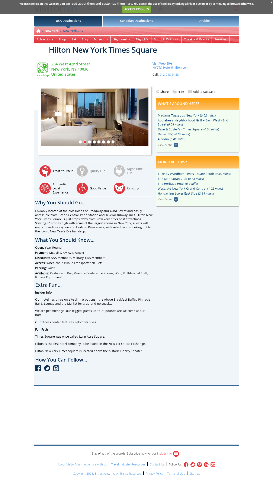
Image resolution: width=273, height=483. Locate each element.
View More (165, 145)
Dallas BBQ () (174, 134)
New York (52, 31)
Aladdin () (171, 139)
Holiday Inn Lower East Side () (186, 193)
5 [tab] (98, 141)
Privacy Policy (154, 473)
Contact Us (157, 464)
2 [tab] (84, 141)
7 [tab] (108, 141)
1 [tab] (80, 141)
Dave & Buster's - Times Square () (188, 129)
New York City (73, 31)
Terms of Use (176, 473)
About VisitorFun (69, 464)
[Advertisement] (156, 398)
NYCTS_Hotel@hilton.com (170, 67)
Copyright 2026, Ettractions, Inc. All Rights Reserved (107, 473)
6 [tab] (103, 141)
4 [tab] (94, 141)
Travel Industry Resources (128, 464)
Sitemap (194, 473)
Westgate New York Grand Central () (190, 188)
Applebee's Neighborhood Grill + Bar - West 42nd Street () (193, 122)
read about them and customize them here (101, 3)
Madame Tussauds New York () (187, 115)
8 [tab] (113, 141)
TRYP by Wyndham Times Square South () (194, 174)
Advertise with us (95, 464)
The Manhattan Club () (181, 179)
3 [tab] (89, 141)
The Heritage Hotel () (178, 184)
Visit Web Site (162, 63)
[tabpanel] (96, 117)
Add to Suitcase (204, 92)
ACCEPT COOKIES (136, 9)
